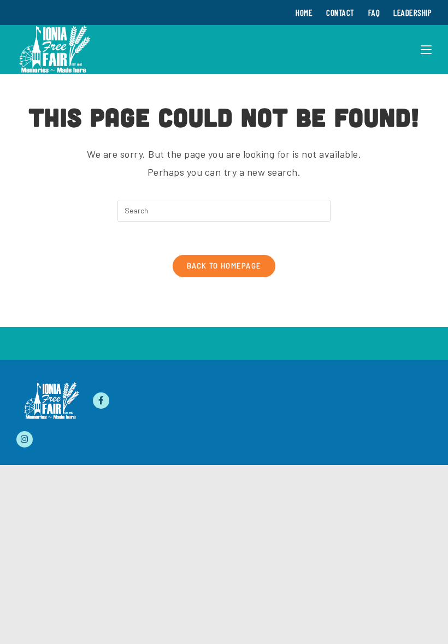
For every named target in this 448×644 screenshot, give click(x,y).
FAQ (374, 12)
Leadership (412, 12)
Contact (340, 12)
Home (304, 12)
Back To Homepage (224, 265)
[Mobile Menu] (426, 49)
